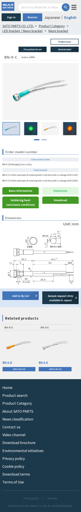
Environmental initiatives (22, 450)
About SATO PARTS (17, 411)
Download (60, 200)
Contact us (11, 426)
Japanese (52, 17)
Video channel (13, 434)
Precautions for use (32, 49)
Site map (52, 498)
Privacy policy (13, 458)
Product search (15, 395)
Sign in (11, 17)
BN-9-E (43, 362)
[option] (19, 347)
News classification (17, 418)
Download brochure (18, 442)
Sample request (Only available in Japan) (60, 298)
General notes (64, 49)
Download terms (16, 474)
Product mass (64, 41)
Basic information (20, 191)
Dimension (60, 191)
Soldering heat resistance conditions (20, 202)
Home (7, 387)
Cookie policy (13, 466)
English (70, 17)
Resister (32, 17)
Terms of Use (13, 481)
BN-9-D (7, 362)
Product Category (17, 403)
